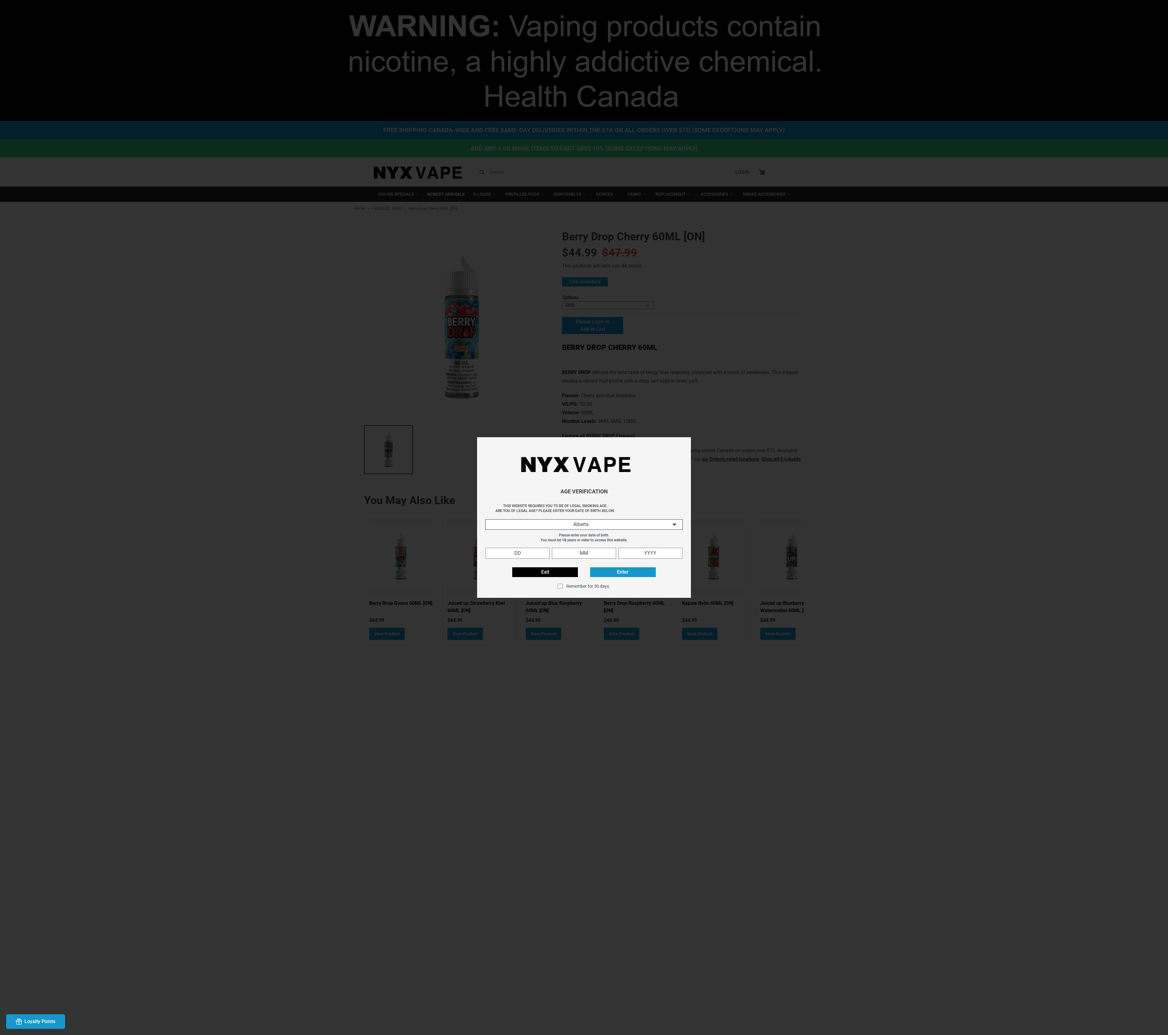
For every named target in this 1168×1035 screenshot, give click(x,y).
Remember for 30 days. (588, 586)
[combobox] (584, 524)
